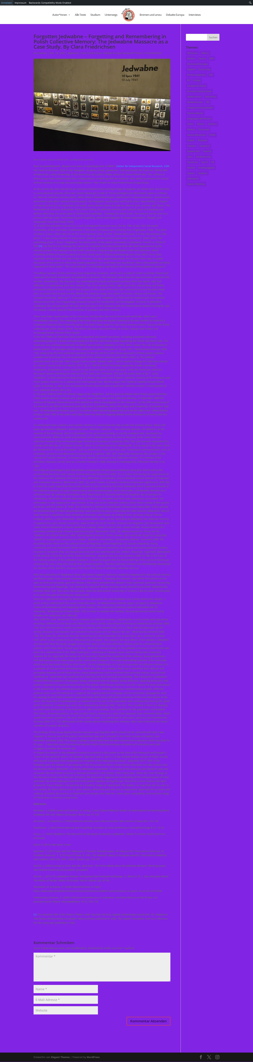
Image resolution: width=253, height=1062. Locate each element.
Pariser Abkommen (196, 134)
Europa (197, 80)
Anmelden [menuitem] (6, 2)
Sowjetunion (193, 151)
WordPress (93, 1057)
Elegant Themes (60, 1057)
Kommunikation (195, 113)
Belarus (205, 53)
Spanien (207, 151)
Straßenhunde (203, 156)
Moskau (191, 129)
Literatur (212, 123)
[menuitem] (250, 2)
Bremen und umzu (150, 15)
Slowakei (191, 145)
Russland (202, 140)
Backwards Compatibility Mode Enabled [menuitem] (50, 2)
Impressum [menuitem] (20, 2)
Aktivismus (192, 53)
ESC (211, 74)
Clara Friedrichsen (91, 53)
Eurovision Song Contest (199, 91)
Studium (95, 15)
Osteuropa (204, 129)
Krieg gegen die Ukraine (199, 118)
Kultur (190, 123)
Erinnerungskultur (196, 74)
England (191, 69)
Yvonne (42, 53)
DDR (211, 58)
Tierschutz (192, 162)
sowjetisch (204, 145)
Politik (212, 134)
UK (212, 162)
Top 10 (204, 162)
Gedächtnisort (194, 96)
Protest (190, 140)
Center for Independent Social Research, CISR (142, 166)
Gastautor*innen (132, 53)
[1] (40, 246)
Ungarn (191, 173)
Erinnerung (204, 69)
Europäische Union (196, 85)
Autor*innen (59, 15)
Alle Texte (80, 15)
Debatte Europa (175, 15)
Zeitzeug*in (193, 178)
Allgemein (73, 53)
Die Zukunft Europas (197, 63)
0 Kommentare (153, 53)
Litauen (201, 123)
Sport (190, 156)
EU (188, 80)
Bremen (191, 58)
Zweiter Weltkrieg (196, 183)
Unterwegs (111, 15)
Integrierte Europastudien (200, 107)
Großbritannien (195, 102)
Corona (202, 58)
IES (207, 102)
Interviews (195, 15)
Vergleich (202, 173)
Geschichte (210, 96)
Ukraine (191, 167)
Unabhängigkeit (207, 167)
